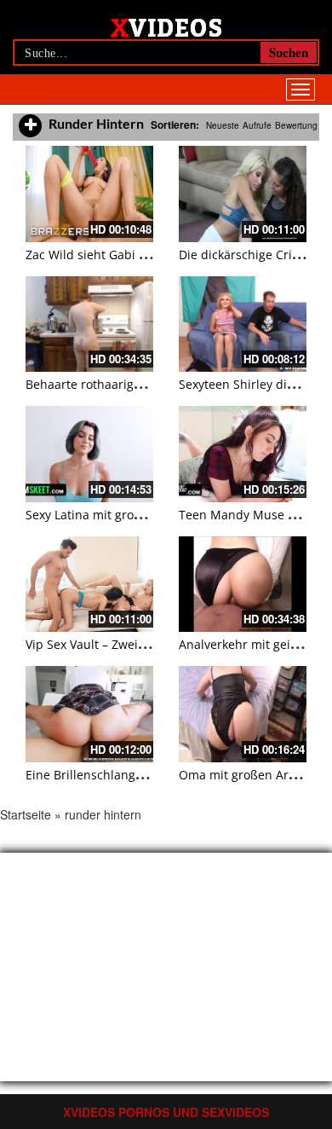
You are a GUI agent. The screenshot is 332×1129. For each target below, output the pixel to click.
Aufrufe (257, 125)
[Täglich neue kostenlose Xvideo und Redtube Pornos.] (166, 26)
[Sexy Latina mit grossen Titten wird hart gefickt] (89, 454)
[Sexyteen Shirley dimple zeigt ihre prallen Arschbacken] (242, 324)
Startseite (25, 814)
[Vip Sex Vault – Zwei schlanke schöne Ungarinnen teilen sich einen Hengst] (89, 584)
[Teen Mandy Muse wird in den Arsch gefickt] (242, 454)
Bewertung (296, 125)
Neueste (222, 125)
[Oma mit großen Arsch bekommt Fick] (242, 714)
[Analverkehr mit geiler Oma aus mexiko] (242, 584)
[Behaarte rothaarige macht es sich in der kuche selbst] (89, 324)
